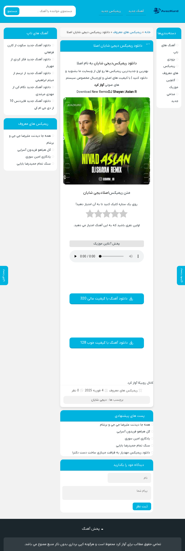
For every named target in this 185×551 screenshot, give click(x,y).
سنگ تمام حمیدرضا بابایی (133, 445)
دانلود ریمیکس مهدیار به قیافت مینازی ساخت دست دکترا (111, 452)
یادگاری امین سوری (137, 438)
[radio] (123, 215)
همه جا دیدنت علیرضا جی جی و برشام (125, 425)
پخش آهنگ (91, 529)
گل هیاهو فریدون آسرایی (133, 431)
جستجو (12, 11)
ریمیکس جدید (111, 11)
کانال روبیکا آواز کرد (140, 383)
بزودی (171, 59)
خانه (147, 32)
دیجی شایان (103, 63)
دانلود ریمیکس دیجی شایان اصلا (117, 45)
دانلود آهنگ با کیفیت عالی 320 (103, 298)
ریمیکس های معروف (127, 32)
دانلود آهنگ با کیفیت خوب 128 (104, 342)
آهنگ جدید (136, 11)
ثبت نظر (142, 506)
